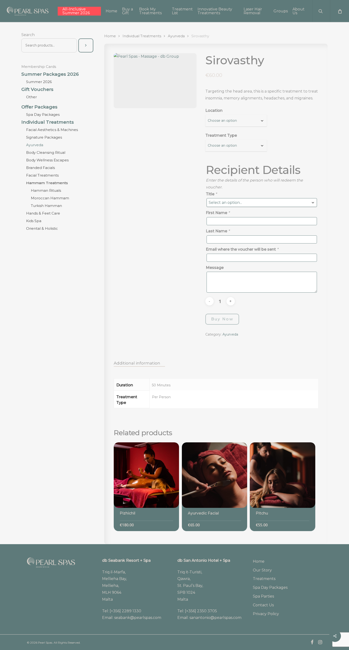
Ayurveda (34, 145)
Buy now (222, 319)
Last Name (218, 231)
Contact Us (263, 605)
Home (110, 36)
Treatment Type (221, 135)
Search (28, 35)
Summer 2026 (39, 81)
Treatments (264, 578)
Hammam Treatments (47, 183)
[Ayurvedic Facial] (214, 475)
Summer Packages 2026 (50, 74)
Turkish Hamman (46, 205)
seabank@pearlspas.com (137, 617)
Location (213, 110)
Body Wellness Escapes (47, 160)
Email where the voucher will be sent (242, 249)
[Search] (85, 45)
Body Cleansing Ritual (45, 152)
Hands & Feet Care (43, 213)
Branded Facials (40, 167)
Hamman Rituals (46, 190)
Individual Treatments (47, 122)
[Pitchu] (282, 475)
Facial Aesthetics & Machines (52, 129)
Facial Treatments (42, 175)
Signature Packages (44, 137)
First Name (218, 212)
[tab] (139, 363)
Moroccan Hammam (50, 198)
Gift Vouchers (37, 89)
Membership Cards (38, 66)
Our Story (262, 570)
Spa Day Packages (43, 114)
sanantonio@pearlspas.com (215, 617)
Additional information (137, 363)
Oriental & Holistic (42, 228)
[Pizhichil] (146, 475)
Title (211, 194)
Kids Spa (33, 221)
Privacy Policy (266, 614)
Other (31, 97)
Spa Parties (263, 596)
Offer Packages (39, 107)
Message (215, 267)
